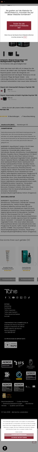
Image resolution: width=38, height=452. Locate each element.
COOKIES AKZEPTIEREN (19, 437)
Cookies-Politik (28, 429)
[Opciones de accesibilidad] (4, 448)
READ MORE (19, 432)
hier (25, 37)
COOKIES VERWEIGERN (19, 434)
